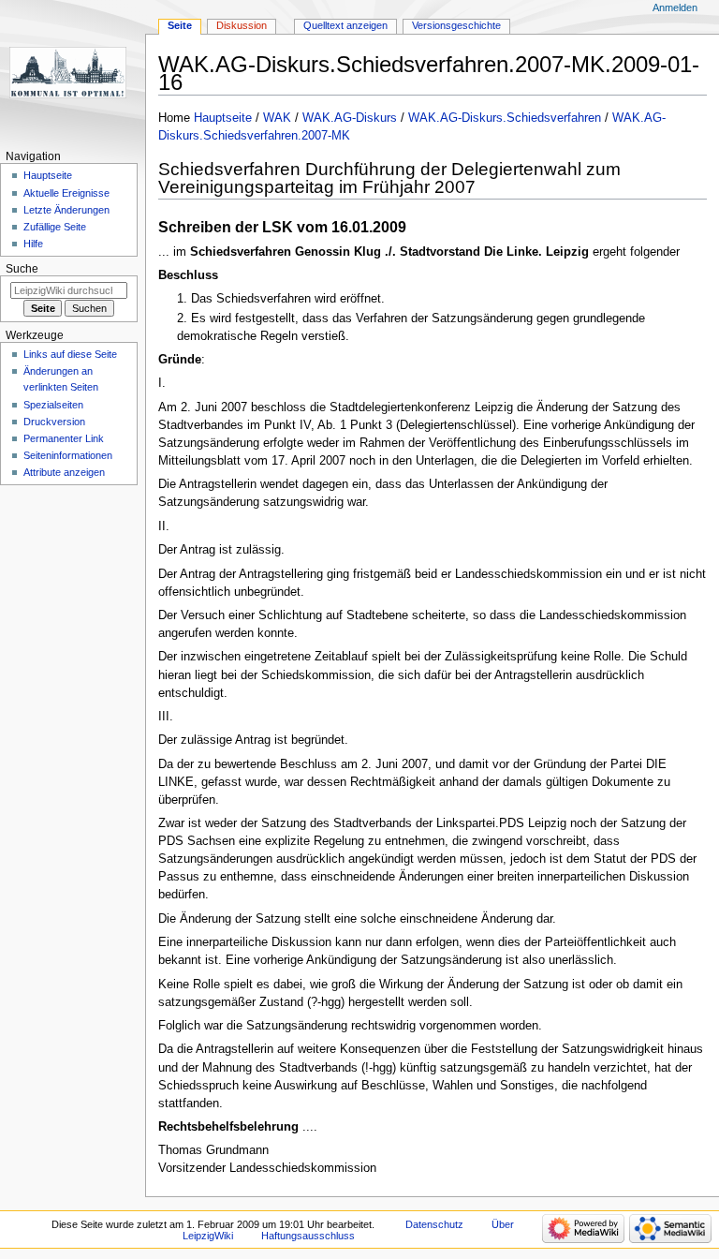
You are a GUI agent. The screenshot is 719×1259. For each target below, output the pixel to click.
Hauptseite (223, 118)
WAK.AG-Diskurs (349, 118)
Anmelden (675, 7)
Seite (180, 25)
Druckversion (54, 421)
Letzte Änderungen (66, 209)
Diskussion (241, 25)
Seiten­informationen (67, 455)
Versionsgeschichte (456, 25)
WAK (277, 118)
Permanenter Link (63, 438)
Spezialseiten (53, 404)
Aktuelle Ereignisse (66, 193)
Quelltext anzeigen (345, 25)
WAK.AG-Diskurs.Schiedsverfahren (504, 118)
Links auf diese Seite (70, 354)
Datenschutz (434, 1224)
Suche (22, 268)
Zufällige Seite (54, 226)
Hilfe (33, 243)
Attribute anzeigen (64, 472)
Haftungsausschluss (308, 1235)
